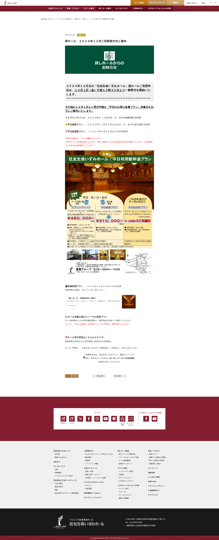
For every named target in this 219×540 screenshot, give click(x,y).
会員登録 (88, 488)
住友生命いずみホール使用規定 (95, 348)
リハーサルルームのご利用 (129, 457)
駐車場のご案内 (155, 463)
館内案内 (88, 457)
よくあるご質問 (154, 477)
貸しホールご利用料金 (127, 454)
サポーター (123, 492)
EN (215, 3)
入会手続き (59, 483)
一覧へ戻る (73, 376)
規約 (56, 490)
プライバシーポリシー (156, 486)
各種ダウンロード (125, 463)
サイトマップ (153, 495)
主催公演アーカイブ (92, 474)
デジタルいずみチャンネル (94, 482)
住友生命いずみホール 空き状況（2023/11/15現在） (88, 341)
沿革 (56, 469)
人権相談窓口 (153, 490)
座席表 (87, 460)
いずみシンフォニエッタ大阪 (128, 485)
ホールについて (59, 466)
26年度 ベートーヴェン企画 (95, 478)
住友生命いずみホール (48, 19)
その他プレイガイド (126, 481)
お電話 (121, 474)
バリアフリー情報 (91, 463)
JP (211, 3)
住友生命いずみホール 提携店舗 (66, 493)
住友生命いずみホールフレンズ (65, 480)
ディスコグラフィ (125, 495)
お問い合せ (152, 481)
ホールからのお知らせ (65, 19)
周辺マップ (153, 454)
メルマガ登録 (122, 424)
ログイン (88, 485)
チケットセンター (125, 478)
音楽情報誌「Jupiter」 (93, 493)
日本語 (57, 454)
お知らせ (77, 19)
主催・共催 (89, 471)
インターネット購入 (126, 471)
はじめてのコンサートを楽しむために (99, 454)
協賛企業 (151, 472)
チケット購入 (123, 468)
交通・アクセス (153, 451)
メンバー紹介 (124, 488)
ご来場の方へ (89, 451)
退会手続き (59, 486)
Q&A (203, 3)
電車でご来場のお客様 (157, 457)
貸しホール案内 (123, 451)
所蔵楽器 (58, 472)
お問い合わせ (191, 3)
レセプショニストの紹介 (64, 476)
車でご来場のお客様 (156, 460)
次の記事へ (118, 376)
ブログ (72, 423)
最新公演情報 (124, 498)
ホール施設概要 (124, 460)
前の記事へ (100, 376)
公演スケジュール (90, 468)
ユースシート (153, 468)
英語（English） (61, 457)
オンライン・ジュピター (131, 424)
